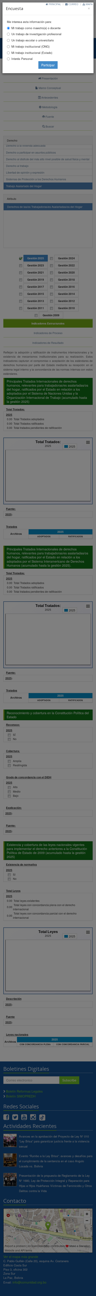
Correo (73, 4)
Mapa (89, 4)
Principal (54, 4)
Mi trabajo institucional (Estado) (31, 53)
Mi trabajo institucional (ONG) (30, 46)
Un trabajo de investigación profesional (36, 34)
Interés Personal (22, 59)
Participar (48, 65)
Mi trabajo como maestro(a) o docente (36, 28)
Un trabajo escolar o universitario (32, 40)
